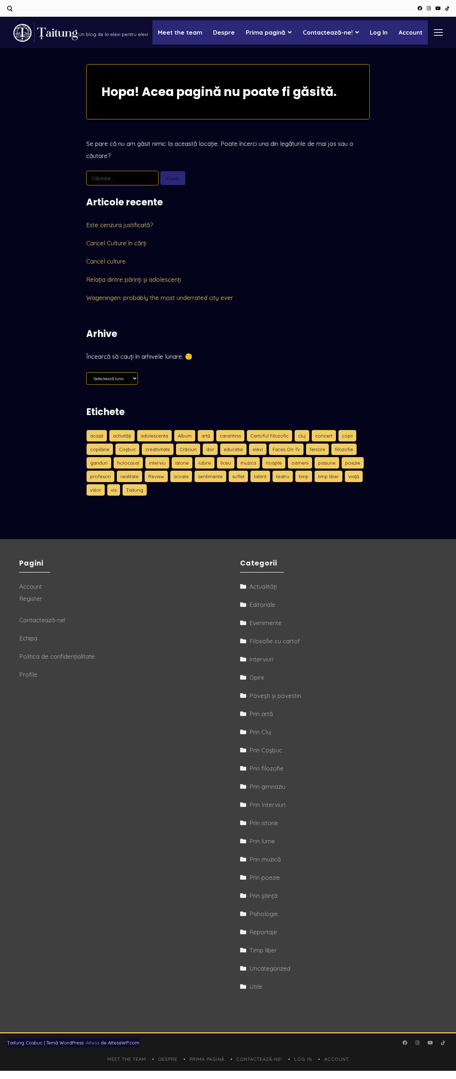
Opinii (256, 677)
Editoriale (262, 604)
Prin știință (263, 895)
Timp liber (263, 950)
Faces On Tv (286, 449)
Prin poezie (264, 877)
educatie (233, 449)
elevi (258, 449)
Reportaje (263, 932)
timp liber (328, 476)
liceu (226, 463)
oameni (300, 463)
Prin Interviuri (267, 804)
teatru (282, 476)
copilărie (99, 449)
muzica (248, 463)
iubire (204, 463)
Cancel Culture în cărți (116, 243)
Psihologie (263, 913)
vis (113, 490)
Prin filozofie (266, 768)
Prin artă (261, 713)
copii (347, 436)
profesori (100, 476)
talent (260, 476)
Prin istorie (263, 823)
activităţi (122, 436)
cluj (302, 436)
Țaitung (134, 490)
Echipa (28, 638)
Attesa (92, 1042)
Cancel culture (106, 261)
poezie (352, 463)
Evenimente (265, 623)
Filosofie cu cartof (274, 641)
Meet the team (180, 32)
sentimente (210, 476)
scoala (181, 476)
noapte (274, 463)
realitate (129, 476)
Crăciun (188, 449)
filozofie (344, 449)
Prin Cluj (260, 732)
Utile (255, 986)
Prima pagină (265, 32)
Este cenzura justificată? (119, 225)
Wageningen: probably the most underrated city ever (159, 297)
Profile (28, 674)
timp (304, 476)
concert (323, 436)
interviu (157, 463)
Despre (224, 32)
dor (210, 449)
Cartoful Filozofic (269, 436)
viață (353, 476)
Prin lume (262, 841)
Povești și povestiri (275, 695)
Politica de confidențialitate (57, 656)
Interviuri (261, 659)
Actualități (263, 586)
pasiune (327, 463)
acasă (96, 436)
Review (156, 476)
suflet (238, 476)
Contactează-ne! (328, 32)
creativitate (157, 449)
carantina (230, 436)
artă (205, 436)
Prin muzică (265, 859)
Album (185, 436)
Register (30, 598)
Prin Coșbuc (265, 750)
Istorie (182, 463)
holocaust (128, 463)
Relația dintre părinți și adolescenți (133, 279)
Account (411, 32)
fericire (317, 449)
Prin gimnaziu (267, 786)
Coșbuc (127, 449)
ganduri (99, 463)
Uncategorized (269, 968)
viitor (95, 490)
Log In (379, 32)
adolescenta (154, 436)
